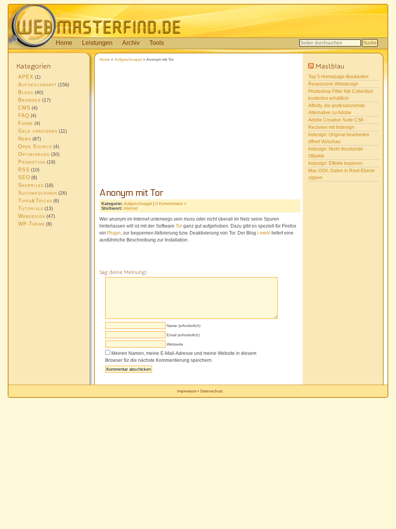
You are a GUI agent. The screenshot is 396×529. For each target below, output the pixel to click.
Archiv (131, 42)
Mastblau (330, 66)
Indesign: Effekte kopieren (335, 163)
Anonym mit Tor (131, 193)
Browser (29, 100)
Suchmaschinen (37, 193)
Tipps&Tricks (35, 201)
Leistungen (97, 42)
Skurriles (31, 185)
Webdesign (31, 216)
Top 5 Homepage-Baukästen (338, 76)
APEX (26, 77)
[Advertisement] (198, 129)
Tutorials (30, 208)
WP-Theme (31, 224)
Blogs (26, 92)
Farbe (25, 123)
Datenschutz (211, 391)
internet (131, 208)
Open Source (35, 146)
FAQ (23, 115)
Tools (156, 42)
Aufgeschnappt (128, 59)
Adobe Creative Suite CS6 (336, 120)
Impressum (186, 391)
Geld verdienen (38, 131)
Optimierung (34, 154)
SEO (24, 177)
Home (64, 42)
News (24, 139)
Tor (179, 226)
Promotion (32, 162)
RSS (24, 170)
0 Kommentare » (170, 203)
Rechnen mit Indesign (331, 127)
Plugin (114, 233)
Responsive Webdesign (333, 84)
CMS (24, 108)
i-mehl (263, 233)
